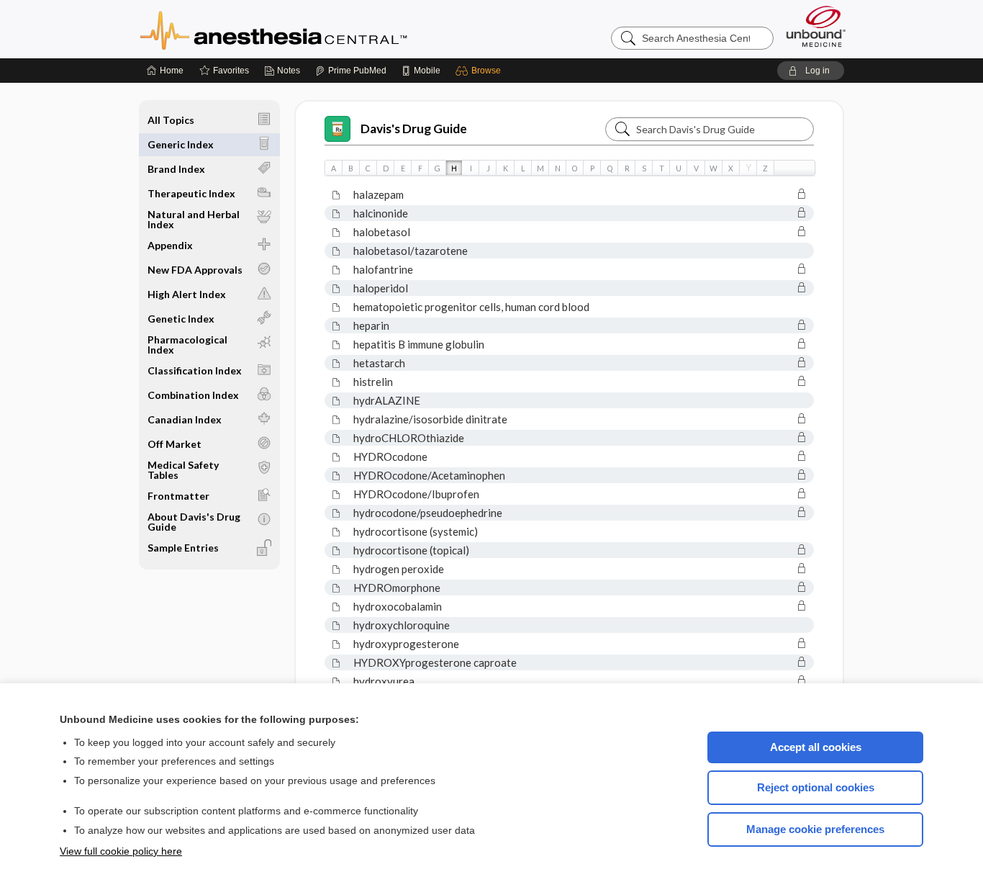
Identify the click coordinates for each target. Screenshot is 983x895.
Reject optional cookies (815, 787)
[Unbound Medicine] (816, 26)
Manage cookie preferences (815, 829)
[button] (480, 70)
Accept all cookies (815, 747)
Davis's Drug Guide (414, 128)
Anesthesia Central (319, 28)
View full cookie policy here (121, 851)
